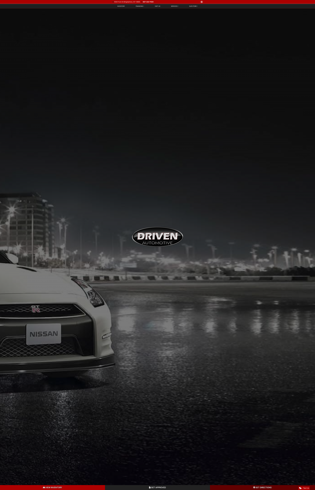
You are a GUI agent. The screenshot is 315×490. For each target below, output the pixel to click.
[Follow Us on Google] (201, 2)
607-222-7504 (148, 2)
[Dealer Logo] (157, 236)
